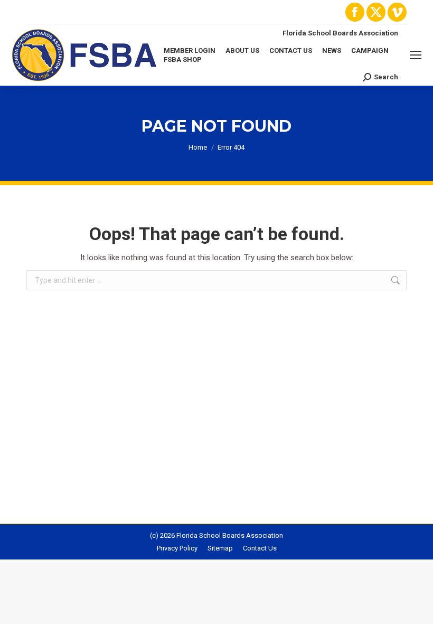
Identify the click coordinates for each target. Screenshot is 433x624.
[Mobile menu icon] (415, 55)
